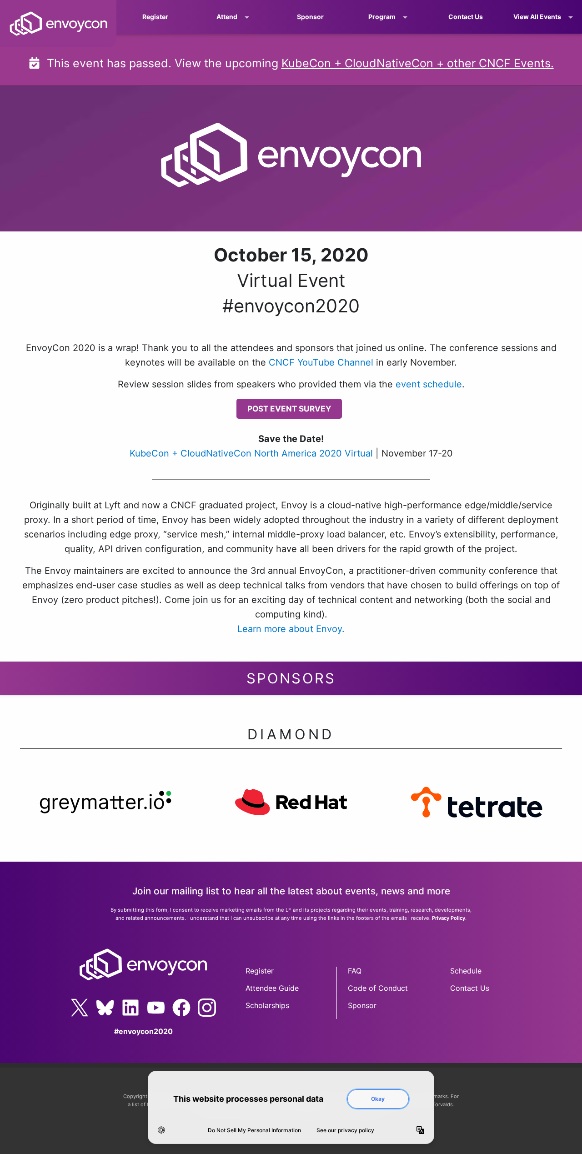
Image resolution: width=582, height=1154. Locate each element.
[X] (79, 1007)
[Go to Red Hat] (291, 810)
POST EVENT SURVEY (289, 408)
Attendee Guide (272, 988)
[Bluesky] (105, 1007)
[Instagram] (207, 1007)
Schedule (466, 970)
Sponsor (310, 16)
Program (382, 16)
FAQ (354, 970)
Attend (226, 16)
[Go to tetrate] (476, 810)
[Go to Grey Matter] (105, 810)
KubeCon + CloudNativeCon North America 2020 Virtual (251, 453)
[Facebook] (181, 1007)
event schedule (429, 384)
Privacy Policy (448, 918)
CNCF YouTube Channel (321, 362)
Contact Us (465, 16)
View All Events (537, 16)
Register (155, 16)
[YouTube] (156, 1007)
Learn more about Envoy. (291, 628)
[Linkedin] (130, 1007)
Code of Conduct (378, 988)
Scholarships (267, 1005)
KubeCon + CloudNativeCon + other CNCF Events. (417, 63)
